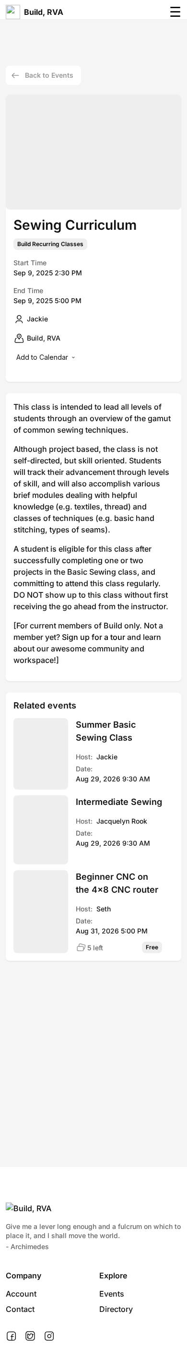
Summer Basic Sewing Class (106, 731)
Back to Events (49, 75)
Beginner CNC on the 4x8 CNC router (117, 883)
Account (21, 1294)
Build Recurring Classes (50, 244)
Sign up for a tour (93, 637)
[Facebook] (11, 1336)
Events (111, 1294)
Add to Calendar (42, 357)
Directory (116, 1309)
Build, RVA (43, 12)
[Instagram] (49, 1336)
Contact (20, 1309)
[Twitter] (30, 1336)
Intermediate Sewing (119, 802)
